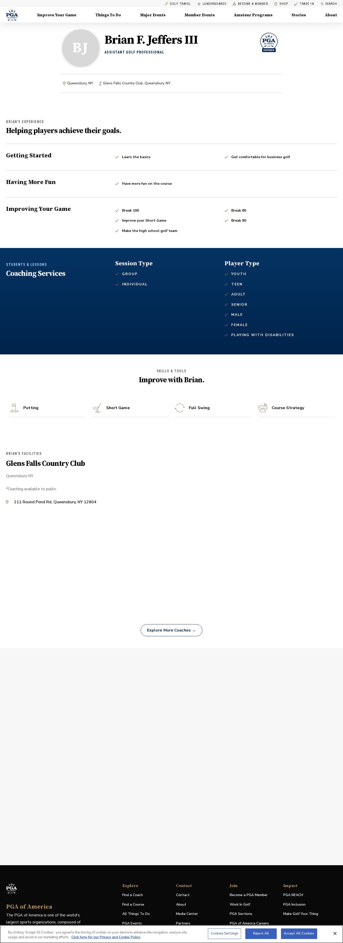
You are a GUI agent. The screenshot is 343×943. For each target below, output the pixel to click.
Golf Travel (180, 4)
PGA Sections (241, 913)
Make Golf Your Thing (300, 914)
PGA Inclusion (294, 904)
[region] (171, 934)
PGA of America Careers (249, 923)
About (331, 15)
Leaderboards (214, 4)
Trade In (304, 4)
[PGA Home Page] (12, 15)
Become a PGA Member (249, 895)
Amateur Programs (253, 15)
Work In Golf (240, 904)
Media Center (187, 914)
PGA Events (132, 923)
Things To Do (108, 15)
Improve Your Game (56, 15)
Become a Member (253, 4)
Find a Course (133, 904)
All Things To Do (136, 913)
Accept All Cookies (299, 933)
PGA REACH (293, 895)
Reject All (261, 933)
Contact (183, 895)
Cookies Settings (224, 933)
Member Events (200, 15)
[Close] (334, 933)
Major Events (152, 15)
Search (331, 4)
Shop (281, 4)
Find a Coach (132, 895)
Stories (299, 15)
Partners (183, 923)
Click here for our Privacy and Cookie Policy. (106, 937)
